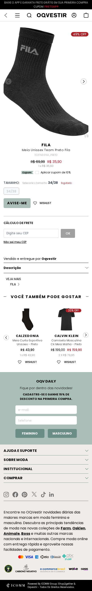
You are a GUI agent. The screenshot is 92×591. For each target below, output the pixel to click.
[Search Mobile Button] (29, 15)
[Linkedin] (51, 494)
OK (68, 233)
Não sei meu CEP (15, 242)
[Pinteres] (24, 494)
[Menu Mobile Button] (17, 15)
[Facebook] (15, 494)
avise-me (17, 203)
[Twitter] (34, 494)
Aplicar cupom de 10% (56, 172)
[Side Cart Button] (86, 15)
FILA (46, 145)
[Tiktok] (43, 494)
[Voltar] (6, 15)
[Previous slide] (6, 338)
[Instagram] (6, 494)
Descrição (12, 268)
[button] (84, 81)
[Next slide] (85, 335)
